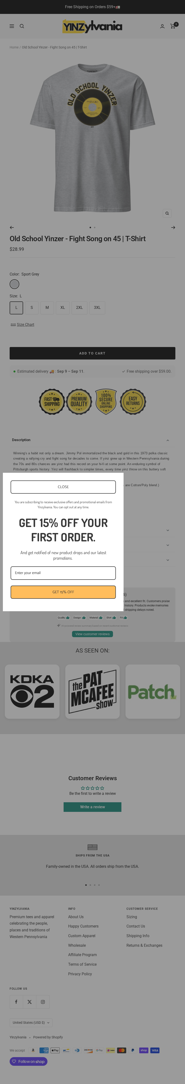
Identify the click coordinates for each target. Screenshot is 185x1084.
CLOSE (63, 487)
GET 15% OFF (63, 592)
